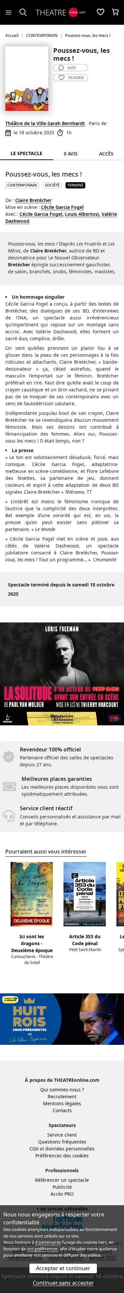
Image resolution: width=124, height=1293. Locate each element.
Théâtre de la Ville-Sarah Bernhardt (45, 123)
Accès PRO (62, 1194)
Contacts (62, 1110)
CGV (33, 1148)
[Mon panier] (115, 12)
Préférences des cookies (62, 1155)
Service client (62, 1135)
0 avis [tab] (71, 153)
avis (71, 68)
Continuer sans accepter (63, 1282)
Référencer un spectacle (62, 1180)
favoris (76, 78)
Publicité (62, 1187)
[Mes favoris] (100, 12)
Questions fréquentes (62, 1142)
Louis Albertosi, (82, 214)
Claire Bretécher (33, 200)
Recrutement (62, 1096)
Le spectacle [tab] (26, 153)
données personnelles (70, 1148)
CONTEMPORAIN (22, 184)
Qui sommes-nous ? (62, 1089)
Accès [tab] (106, 153)
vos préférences (42, 1249)
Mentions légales (62, 1103)
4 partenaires (48, 1242)
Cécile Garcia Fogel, (41, 214)
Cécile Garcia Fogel (62, 207)
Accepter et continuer (63, 1268)
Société (52, 184)
